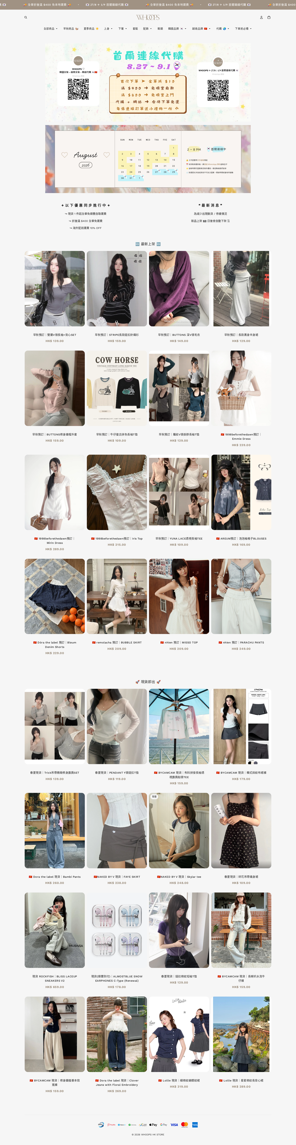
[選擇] (79, 321)
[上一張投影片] (154, 288)
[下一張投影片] (204, 288)
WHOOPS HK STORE (152, 1134)
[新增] (142, 525)
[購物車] (269, 17)
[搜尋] (25, 17)
